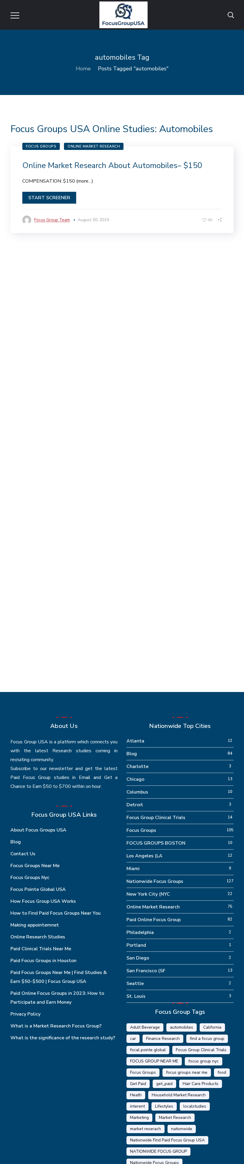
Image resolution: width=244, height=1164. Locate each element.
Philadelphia (140, 932)
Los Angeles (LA (144, 856)
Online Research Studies (37, 937)
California (212, 1027)
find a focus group (207, 1038)
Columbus (137, 792)
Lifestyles (164, 1106)
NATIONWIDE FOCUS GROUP (158, 1151)
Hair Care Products (200, 1084)
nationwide (181, 1129)
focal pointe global (148, 1050)
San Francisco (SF (145, 970)
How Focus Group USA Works (43, 901)
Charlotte (137, 766)
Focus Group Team (52, 220)
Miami (133, 868)
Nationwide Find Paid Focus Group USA (167, 1140)
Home (83, 68)
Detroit (134, 805)
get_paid (164, 1084)
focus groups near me (186, 1072)
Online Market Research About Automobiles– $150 (112, 165)
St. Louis (136, 996)
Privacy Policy (25, 1014)
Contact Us (22, 854)
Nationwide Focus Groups (154, 881)
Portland (136, 945)
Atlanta (135, 741)
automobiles (181, 1027)
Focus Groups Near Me (35, 865)
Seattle (135, 983)
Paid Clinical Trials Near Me (40, 949)
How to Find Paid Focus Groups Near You (55, 913)
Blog (15, 842)
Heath (136, 1095)
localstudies (194, 1106)
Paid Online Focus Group (153, 919)
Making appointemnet (34, 925)
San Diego (137, 958)
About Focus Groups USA (38, 830)
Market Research (175, 1117)
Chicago (135, 779)
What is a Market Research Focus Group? (55, 1026)
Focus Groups (41, 146)
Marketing (139, 1117)
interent (137, 1106)
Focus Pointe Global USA (38, 889)
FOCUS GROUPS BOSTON (155, 843)
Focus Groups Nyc (29, 877)
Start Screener (49, 197)
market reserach (145, 1129)
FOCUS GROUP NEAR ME (154, 1061)
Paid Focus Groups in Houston (43, 960)
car (133, 1038)
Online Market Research (94, 146)
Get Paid (138, 1084)
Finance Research (163, 1038)
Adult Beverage (145, 1027)
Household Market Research (179, 1095)
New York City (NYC (148, 894)
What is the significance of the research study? (62, 1038)
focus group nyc (203, 1061)
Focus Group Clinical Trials (155, 817)
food (222, 1072)
